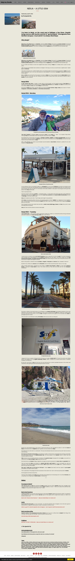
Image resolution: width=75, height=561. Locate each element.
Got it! (70, 559)
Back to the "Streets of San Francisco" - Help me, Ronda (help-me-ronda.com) (38, 498)
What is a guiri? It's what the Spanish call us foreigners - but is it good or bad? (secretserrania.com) (43, 507)
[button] (37, 2)
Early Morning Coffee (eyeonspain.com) (30, 516)
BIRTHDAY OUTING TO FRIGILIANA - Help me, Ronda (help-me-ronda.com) (37, 522)
